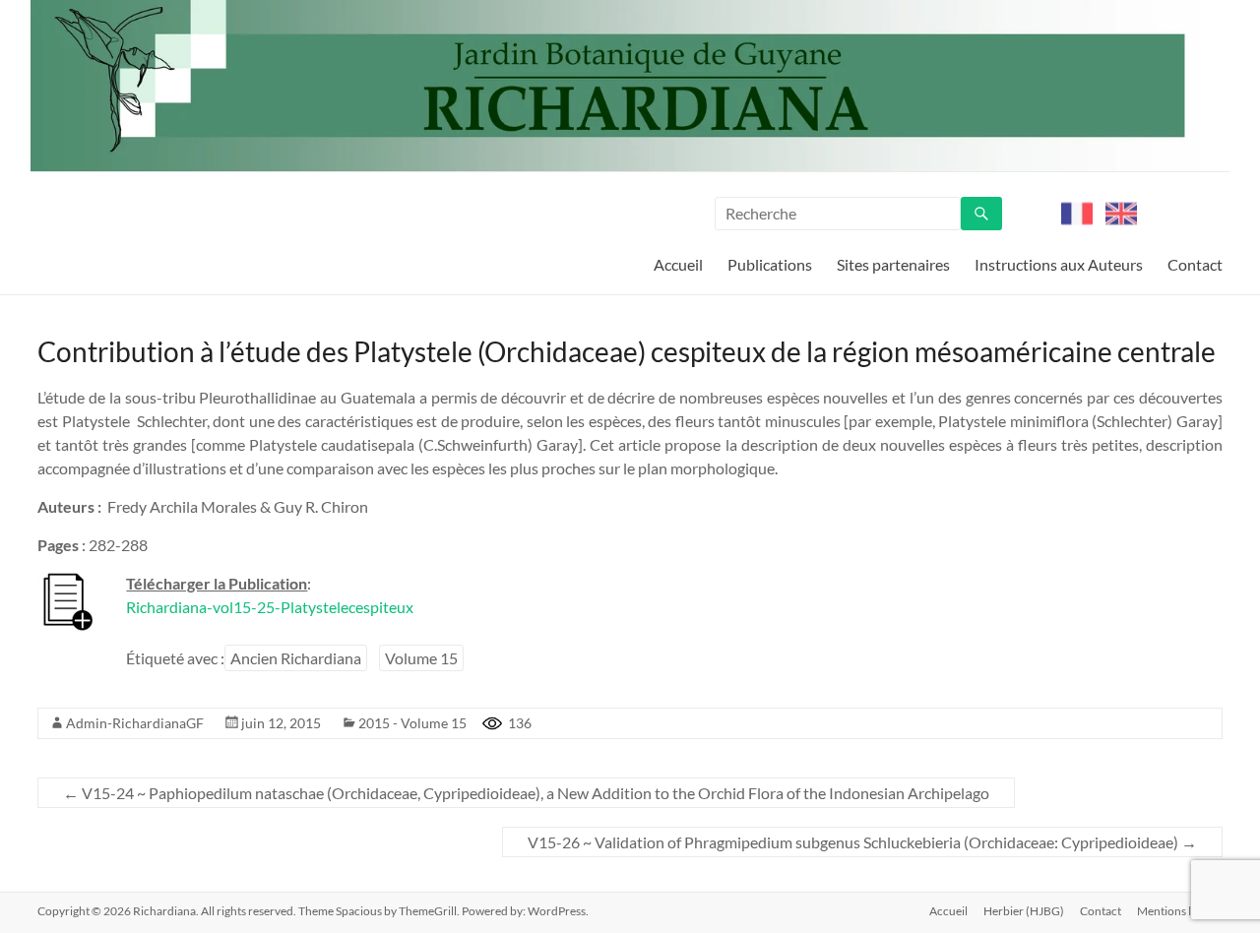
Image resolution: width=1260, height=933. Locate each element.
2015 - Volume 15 (412, 723)
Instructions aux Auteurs (1059, 264)
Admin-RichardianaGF (135, 723)
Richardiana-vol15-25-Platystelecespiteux (269, 606)
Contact (1195, 264)
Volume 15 (421, 658)
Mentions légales (1180, 910)
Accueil (678, 264)
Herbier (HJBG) (1023, 910)
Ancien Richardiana (295, 658)
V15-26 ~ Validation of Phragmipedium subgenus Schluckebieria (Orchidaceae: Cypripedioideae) (862, 842)
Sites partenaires (893, 264)
